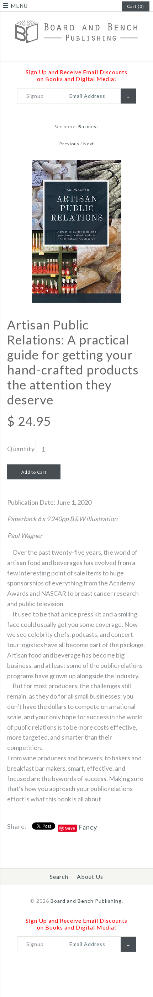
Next (88, 143)
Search (59, 876)
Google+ (81, 53)
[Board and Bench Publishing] (76, 17)
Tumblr (100, 53)
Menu (19, 5)
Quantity (21, 449)
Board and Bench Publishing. (87, 901)
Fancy (87, 827)
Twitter (63, 53)
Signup (35, 96)
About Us (90, 876)
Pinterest (72, 53)
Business (88, 126)
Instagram (90, 53)
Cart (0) (135, 6)
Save (70, 828)
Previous (69, 143)
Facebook (53, 53)
